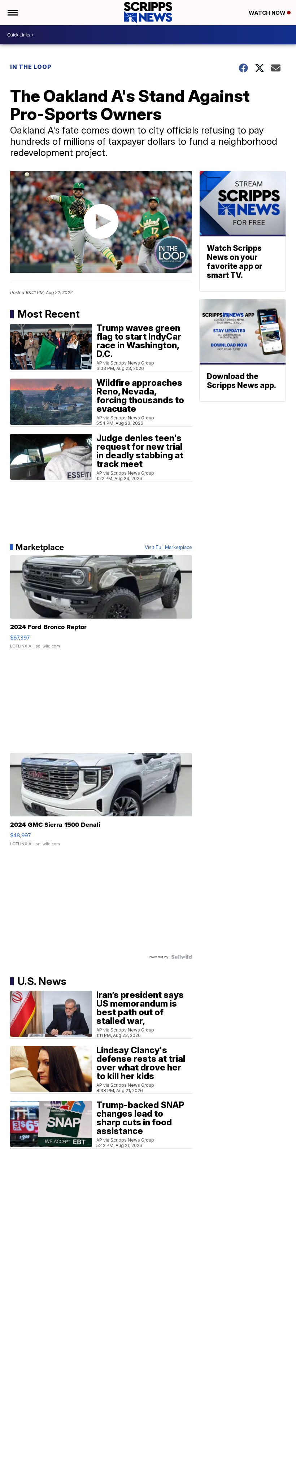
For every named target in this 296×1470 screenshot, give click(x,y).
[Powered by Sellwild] (181, 956)
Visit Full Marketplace (168, 547)
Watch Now (268, 12)
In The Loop (31, 66)
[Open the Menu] (12, 12)
